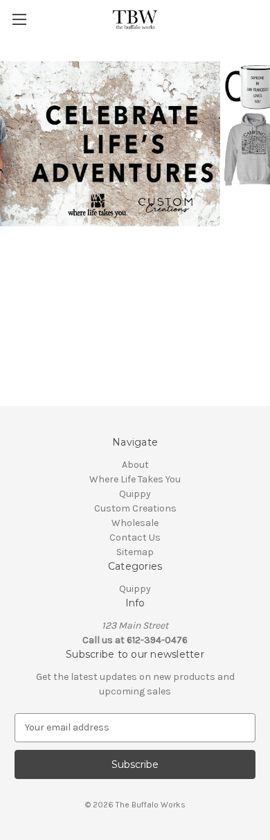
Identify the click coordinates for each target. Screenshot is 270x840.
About (135, 465)
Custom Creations (135, 508)
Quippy (135, 494)
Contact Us (135, 537)
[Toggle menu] (19, 19)
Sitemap (135, 552)
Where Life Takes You (135, 479)
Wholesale (135, 523)
